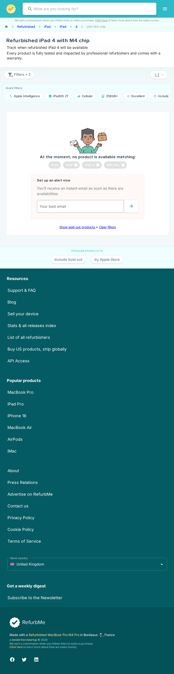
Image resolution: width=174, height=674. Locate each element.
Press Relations (22, 482)
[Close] (76, 165)
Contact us (18, 506)
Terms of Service (24, 541)
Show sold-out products (77, 227)
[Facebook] (12, 659)
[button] (159, 75)
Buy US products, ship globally (37, 349)
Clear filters (107, 227)
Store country (19, 558)
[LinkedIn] (36, 659)
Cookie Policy (20, 529)
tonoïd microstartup (24, 639)
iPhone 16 (16, 415)
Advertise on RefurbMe (30, 494)
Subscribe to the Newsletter (34, 597)
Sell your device (23, 313)
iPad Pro (15, 404)
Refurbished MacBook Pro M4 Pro (54, 635)
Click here (101, 20)
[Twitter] (24, 659)
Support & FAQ (21, 290)
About (13, 470)
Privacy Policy (20, 517)
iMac (12, 451)
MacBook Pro (20, 392)
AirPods (15, 439)
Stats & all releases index (31, 325)
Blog (11, 302)
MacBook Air (19, 427)
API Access (18, 360)
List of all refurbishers (28, 337)
